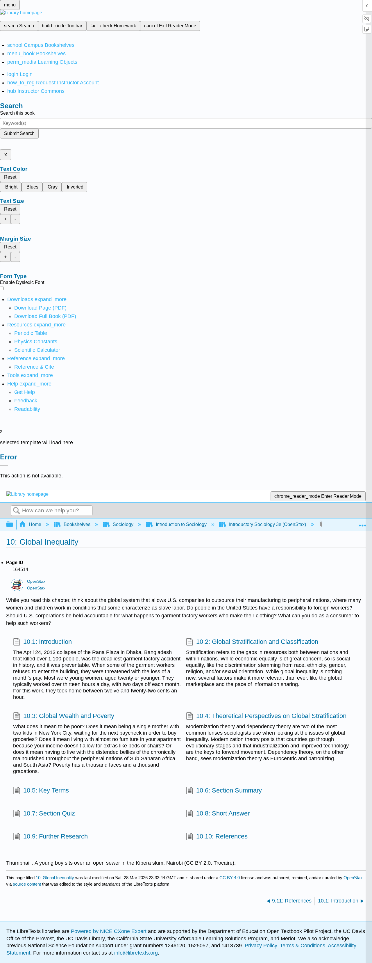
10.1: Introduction (47, 641)
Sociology (123, 524)
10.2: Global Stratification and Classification (257, 641)
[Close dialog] (4, 465)
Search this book (17, 113)
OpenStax (36, 581)
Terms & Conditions (302, 945)
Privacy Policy (261, 945)
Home (35, 524)
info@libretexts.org (135, 953)
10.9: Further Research (55, 836)
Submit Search (19, 133)
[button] (25, 401)
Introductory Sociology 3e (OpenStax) (267, 524)
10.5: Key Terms (46, 790)
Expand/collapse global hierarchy (13, 525)
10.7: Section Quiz (49, 813)
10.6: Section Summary (229, 790)
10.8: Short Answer (223, 813)
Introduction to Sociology (181, 524)
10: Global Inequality (55, 877)
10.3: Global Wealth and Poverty (68, 715)
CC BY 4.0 (229, 877)
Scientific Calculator (37, 350)
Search (16, 511)
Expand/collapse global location (362, 522)
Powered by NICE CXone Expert (109, 931)
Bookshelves (77, 524)
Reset (10, 177)
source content (27, 884)
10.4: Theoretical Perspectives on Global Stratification (271, 715)
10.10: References (222, 836)
